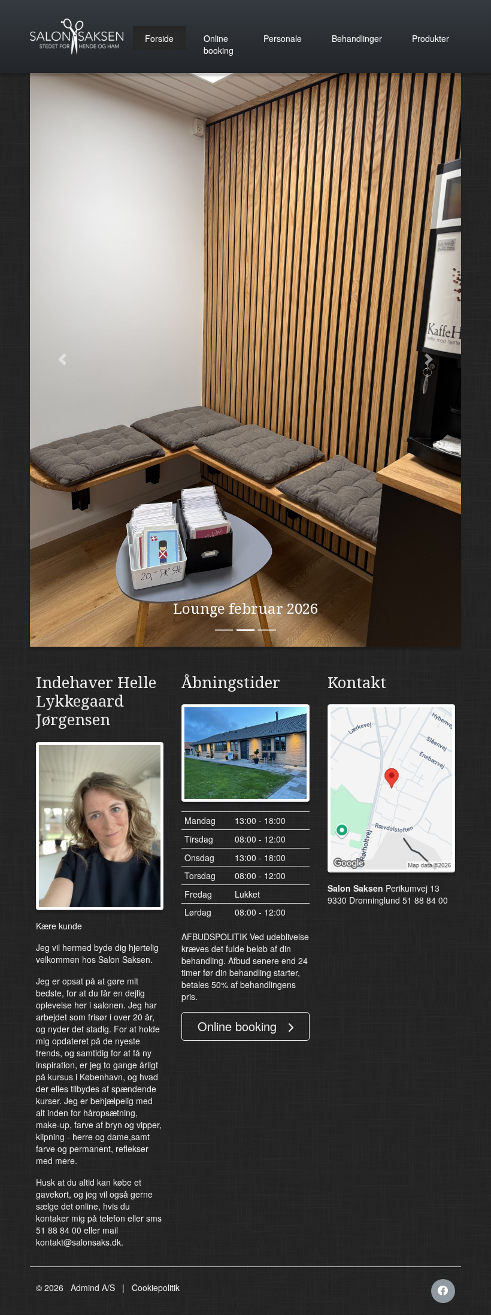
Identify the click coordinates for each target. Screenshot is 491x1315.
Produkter (430, 38)
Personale (282, 38)
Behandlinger (357, 38)
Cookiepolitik (156, 1287)
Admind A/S (93, 1287)
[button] (62, 359)
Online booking (219, 44)
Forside (159, 38)
